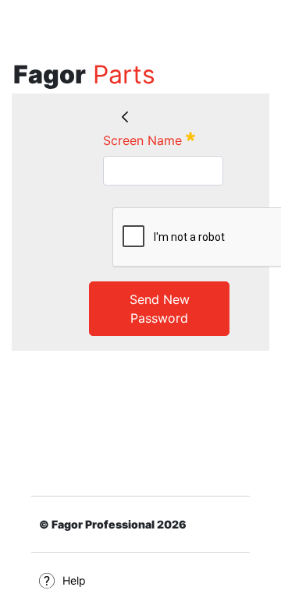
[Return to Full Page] (124, 117)
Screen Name (149, 139)
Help (74, 580)
